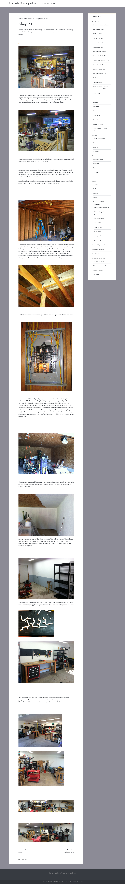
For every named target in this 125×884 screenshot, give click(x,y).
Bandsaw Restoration (99, 42)
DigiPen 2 (96, 172)
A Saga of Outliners (98, 261)
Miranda (95, 142)
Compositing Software (98, 249)
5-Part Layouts (98, 227)
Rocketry (95, 193)
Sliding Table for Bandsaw (100, 64)
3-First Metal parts (99, 218)
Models (94, 181)
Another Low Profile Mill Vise (101, 60)
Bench (20, 852)
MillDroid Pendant (98, 124)
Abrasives (95, 111)
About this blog (48, 3)
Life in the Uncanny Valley (22, 3)
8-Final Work (97, 240)
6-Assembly (97, 231)
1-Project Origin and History (101, 207)
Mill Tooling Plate (98, 38)
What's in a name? (98, 270)
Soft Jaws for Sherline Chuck (100, 25)
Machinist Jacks (97, 78)
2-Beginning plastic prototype (99, 213)
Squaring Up (96, 115)
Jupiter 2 (95, 197)
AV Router (96, 163)
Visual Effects (95, 253)
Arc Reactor (96, 189)
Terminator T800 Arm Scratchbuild (99, 203)
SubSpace (95, 147)
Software (94, 135)
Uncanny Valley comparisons (99, 245)
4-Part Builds (97, 223)
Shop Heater (96, 93)
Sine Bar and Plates (98, 82)
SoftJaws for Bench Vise (99, 73)
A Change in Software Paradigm (101, 265)
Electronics (95, 156)
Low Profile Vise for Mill (99, 56)
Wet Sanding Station (98, 29)
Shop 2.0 (24, 860)
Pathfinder (96, 106)
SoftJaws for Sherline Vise (100, 51)
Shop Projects (95, 22)
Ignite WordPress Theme (53, 882)
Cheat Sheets (95, 274)
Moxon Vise (96, 120)
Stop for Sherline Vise (99, 69)
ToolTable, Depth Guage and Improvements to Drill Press (100, 88)
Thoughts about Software (98, 258)
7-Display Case (98, 236)
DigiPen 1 (95, 168)
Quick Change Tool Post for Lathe (100, 129)
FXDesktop (96, 151)
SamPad (95, 177)
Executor (95, 184)
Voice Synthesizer (98, 159)
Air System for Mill (98, 47)
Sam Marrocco (43, 19)
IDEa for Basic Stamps (99, 138)
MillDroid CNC (69, 852)
